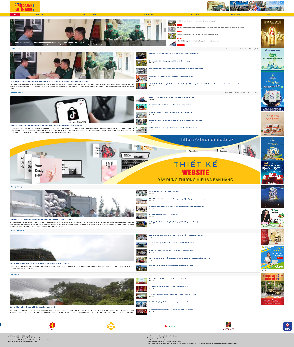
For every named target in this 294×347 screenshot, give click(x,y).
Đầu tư (249, 92)
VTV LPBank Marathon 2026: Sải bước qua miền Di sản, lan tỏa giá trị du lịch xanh (169, 279)
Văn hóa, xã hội (195, 14)
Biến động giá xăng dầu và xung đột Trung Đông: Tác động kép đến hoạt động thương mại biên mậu (174, 222)
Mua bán (237, 92)
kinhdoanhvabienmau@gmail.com (158, 340)
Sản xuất (227, 49)
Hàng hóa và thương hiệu (148, 14)
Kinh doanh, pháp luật (17, 92)
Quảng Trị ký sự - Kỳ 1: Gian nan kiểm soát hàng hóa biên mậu (164, 191)
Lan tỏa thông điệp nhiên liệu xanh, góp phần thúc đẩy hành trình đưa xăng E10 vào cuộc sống (172, 294)
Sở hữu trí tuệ (243, 49)
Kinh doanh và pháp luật (89, 14)
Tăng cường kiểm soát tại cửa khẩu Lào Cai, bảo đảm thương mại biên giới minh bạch (170, 105)
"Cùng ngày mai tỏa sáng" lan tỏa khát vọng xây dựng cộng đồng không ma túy (168, 286)
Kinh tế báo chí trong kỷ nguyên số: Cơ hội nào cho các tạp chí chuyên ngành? (168, 302)
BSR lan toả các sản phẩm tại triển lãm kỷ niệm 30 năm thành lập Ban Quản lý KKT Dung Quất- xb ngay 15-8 (176, 235)
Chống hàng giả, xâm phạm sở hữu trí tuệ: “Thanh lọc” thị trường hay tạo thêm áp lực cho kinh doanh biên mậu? (176, 206)
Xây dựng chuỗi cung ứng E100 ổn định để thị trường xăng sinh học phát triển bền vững (171, 250)
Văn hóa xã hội (15, 274)
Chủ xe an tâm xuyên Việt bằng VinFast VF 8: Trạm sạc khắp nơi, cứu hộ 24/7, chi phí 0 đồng (172, 243)
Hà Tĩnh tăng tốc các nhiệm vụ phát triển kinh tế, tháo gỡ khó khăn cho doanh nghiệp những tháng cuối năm (176, 68)
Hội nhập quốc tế (253, 49)
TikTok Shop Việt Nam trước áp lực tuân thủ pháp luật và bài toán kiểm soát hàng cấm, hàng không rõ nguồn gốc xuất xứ (46, 125)
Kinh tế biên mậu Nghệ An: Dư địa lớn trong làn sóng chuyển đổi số (165, 214)
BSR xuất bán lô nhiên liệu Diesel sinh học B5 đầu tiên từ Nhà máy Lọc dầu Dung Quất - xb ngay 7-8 (39, 263)
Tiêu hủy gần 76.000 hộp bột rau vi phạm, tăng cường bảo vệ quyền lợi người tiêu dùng (170, 112)
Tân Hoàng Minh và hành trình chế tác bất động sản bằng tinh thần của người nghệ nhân (171, 309)
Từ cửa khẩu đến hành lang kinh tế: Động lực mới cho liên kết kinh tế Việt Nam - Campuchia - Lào (173, 128)
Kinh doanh (235, 49)
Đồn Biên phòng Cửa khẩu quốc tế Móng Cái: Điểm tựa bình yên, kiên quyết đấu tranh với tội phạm (173, 53)
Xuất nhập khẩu (228, 92)
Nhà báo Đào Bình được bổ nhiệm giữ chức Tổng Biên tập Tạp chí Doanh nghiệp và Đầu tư (171, 76)
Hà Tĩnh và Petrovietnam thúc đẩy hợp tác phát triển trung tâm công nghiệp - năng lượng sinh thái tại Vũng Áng (177, 199)
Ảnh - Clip (268, 14)
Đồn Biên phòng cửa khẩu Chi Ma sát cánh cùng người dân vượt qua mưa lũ (196, 21)
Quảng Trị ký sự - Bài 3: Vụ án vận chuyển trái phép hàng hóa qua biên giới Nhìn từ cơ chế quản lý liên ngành (42, 219)
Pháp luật (255, 92)
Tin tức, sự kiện (39, 14)
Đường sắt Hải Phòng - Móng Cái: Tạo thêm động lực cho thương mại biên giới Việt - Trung (199, 41)
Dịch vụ (243, 92)
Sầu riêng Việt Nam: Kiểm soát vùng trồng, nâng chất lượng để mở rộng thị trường (34, 42)
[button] (265, 289)
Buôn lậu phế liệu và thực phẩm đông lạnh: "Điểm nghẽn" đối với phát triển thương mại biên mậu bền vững (175, 120)
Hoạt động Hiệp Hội (235, 14)
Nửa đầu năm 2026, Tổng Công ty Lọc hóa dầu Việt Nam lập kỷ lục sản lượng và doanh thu (171, 265)
